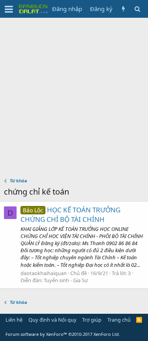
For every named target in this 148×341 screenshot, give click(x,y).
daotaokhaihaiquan (44, 273)
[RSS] (139, 319)
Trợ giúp (91, 319)
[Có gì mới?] (123, 9)
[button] (9, 9)
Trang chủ (119, 319)
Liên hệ (14, 319)
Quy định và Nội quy (52, 319)
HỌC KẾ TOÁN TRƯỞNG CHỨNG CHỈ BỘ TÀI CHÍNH (70, 214)
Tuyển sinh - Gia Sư (66, 280)
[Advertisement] (74, 96)
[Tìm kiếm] (137, 9)
